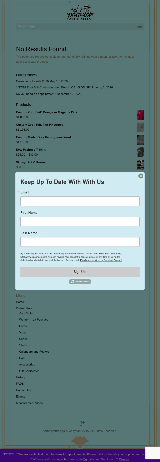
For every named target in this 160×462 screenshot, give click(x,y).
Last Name (28, 233)
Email (24, 192)
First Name (29, 212)
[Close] (140, 175)
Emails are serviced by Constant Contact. (101, 260)
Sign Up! (80, 272)
